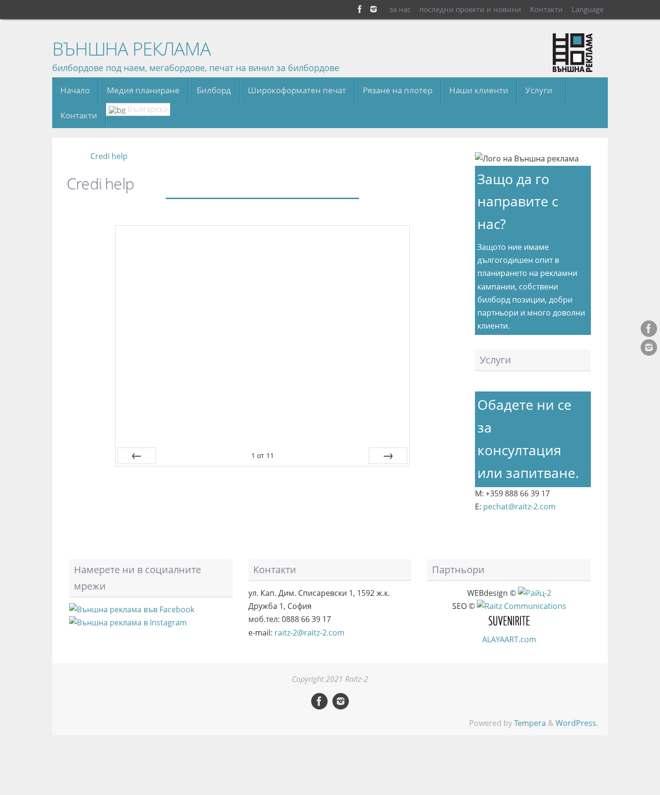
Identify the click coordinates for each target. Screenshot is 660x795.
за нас (400, 9)
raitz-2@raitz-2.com (309, 632)
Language (587, 9)
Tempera (530, 723)
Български (147, 109)
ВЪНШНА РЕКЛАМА (131, 49)
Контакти (546, 9)
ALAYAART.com (509, 639)
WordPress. (577, 723)
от (262, 455)
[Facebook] (360, 9)
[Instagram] (373, 9)
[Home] (72, 156)
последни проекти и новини (470, 9)
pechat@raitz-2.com (519, 506)
